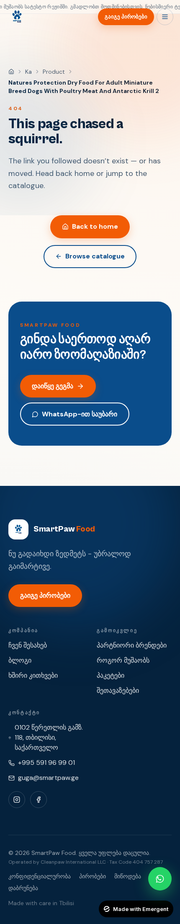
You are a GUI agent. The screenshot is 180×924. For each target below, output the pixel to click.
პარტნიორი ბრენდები (132, 645)
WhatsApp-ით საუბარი (79, 414)
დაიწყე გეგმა (52, 386)
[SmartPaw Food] (17, 17)
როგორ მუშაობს (123, 660)
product (54, 71)
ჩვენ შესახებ (27, 645)
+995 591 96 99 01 (46, 762)
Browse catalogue (95, 256)
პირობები (92, 876)
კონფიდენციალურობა (39, 876)
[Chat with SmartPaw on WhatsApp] (160, 878)
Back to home (95, 226)
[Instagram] (16, 799)
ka (28, 71)
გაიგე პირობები (126, 16)
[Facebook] (38, 799)
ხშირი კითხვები (33, 675)
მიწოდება (127, 876)
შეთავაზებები (118, 690)
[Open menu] (165, 16)
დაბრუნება (23, 888)
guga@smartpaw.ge (48, 777)
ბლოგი (19, 660)
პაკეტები (110, 675)
